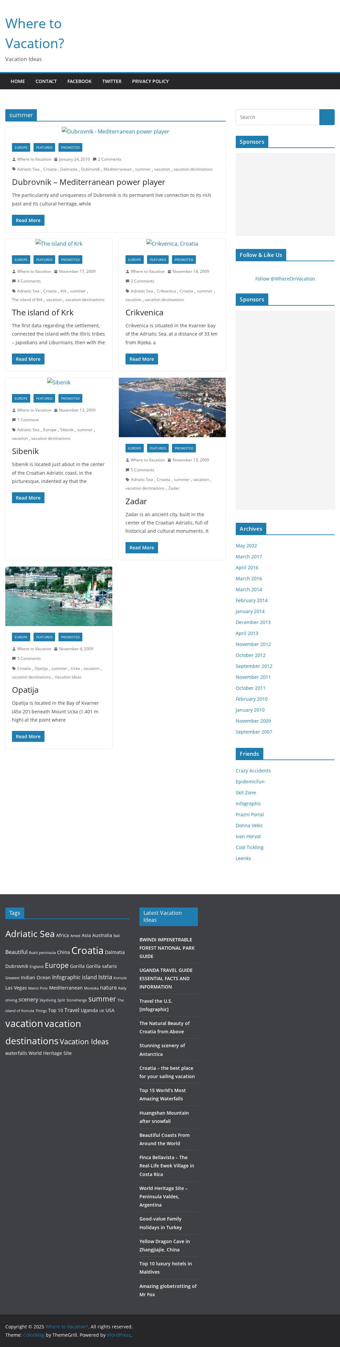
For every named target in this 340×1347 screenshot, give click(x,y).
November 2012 (253, 644)
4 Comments (29, 281)
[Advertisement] (285, 194)
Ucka (75, 668)
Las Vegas (16, 988)
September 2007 (254, 732)
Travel (71, 1010)
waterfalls (16, 1053)
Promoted (70, 147)
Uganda (89, 1010)
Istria (105, 977)
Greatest (12, 978)
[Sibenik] (58, 382)
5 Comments (142, 470)
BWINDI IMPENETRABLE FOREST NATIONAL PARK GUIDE (167, 947)
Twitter (112, 81)
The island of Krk (27, 299)
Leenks (243, 858)
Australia (102, 935)
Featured (44, 147)
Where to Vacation (34, 159)
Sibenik (66, 430)
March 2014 (249, 589)
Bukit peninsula (42, 952)
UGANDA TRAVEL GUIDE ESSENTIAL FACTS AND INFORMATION (166, 978)
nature (108, 987)
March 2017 (249, 556)
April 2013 (247, 633)
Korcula (120, 978)
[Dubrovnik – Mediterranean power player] (115, 131)
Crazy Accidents (253, 770)
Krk (63, 291)
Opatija (41, 668)
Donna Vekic (249, 825)
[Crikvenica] (172, 244)
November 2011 (253, 677)
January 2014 (250, 611)
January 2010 (250, 710)
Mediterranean (117, 169)
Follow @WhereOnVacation (285, 279)
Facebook (79, 81)
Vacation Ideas (68, 677)
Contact (46, 81)
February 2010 (252, 699)
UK (101, 1010)
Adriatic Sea (28, 169)
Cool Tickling (250, 847)
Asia (86, 935)
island (89, 977)
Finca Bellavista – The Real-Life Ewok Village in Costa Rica (166, 1165)
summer (143, 169)
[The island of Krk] (58, 244)
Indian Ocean (36, 977)
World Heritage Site (50, 1053)
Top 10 (55, 1010)
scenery (28, 999)
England (36, 966)
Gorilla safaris (101, 966)
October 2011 (251, 688)
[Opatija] (58, 596)
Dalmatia (68, 169)
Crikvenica (166, 291)
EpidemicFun (250, 781)
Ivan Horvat (248, 836)
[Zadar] (172, 407)
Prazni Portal (250, 814)
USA (110, 1010)
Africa (62, 935)
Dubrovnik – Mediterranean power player (88, 181)
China (63, 952)
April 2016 (247, 567)
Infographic (248, 803)
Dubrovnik (90, 169)
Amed (75, 935)
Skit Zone (246, 792)
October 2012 (251, 655)
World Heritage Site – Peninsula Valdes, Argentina (163, 1196)
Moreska (91, 988)
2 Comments (110, 159)
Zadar (173, 488)
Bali (117, 935)
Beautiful (16, 952)
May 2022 (246, 545)
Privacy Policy (150, 81)
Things (41, 1010)
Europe (21, 147)
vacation (162, 169)
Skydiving (48, 1000)
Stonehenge (76, 1000)
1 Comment (28, 420)
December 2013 (253, 622)
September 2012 (254, 666)
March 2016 (249, 578)
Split (61, 1000)
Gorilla (77, 966)
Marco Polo (38, 988)
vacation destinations (193, 169)
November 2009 (253, 721)
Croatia (50, 169)
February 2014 (252, 600)
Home (18, 81)
